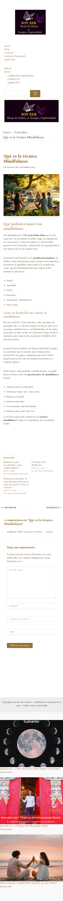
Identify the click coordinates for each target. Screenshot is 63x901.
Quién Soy (9, 59)
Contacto (9, 52)
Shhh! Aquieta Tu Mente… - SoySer (35, 531)
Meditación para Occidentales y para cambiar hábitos (13, 465)
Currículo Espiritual (14, 56)
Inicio (7, 46)
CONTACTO (13, 79)
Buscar (35, 93)
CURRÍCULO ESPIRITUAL (20, 75)
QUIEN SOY (13, 82)
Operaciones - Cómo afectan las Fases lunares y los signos (30, 768)
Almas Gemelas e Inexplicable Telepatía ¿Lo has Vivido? (28, 883)
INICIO (8, 68)
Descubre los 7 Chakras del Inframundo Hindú (24, 825)
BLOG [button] (7, 72)
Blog (6, 49)
